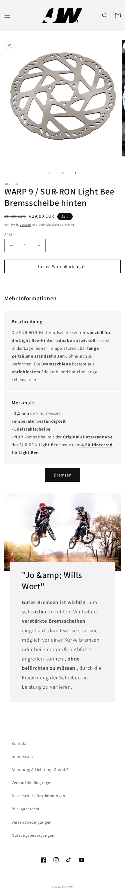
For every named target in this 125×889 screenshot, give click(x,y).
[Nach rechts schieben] (75, 173)
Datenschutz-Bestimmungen (38, 795)
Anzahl (9, 234)
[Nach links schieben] (49, 173)
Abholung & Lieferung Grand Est (42, 769)
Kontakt (19, 743)
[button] (7, 15)
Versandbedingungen (32, 822)
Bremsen (63, 475)
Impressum (22, 756)
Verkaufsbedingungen (32, 782)
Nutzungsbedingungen (33, 835)
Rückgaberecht (26, 808)
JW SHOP (67, 886)
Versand (25, 224)
